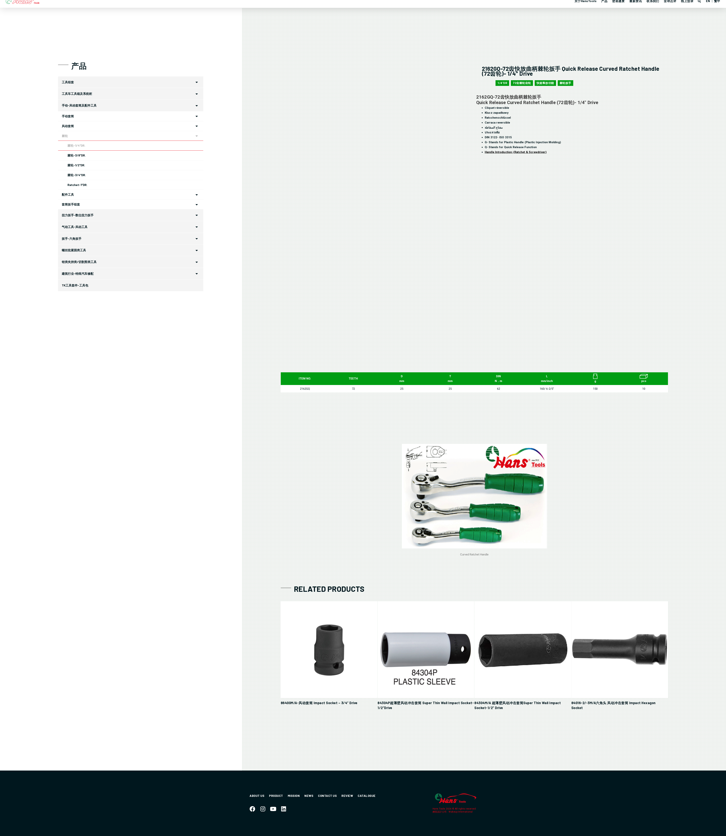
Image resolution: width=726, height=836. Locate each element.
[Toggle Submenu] (196, 82)
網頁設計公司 (440, 811)
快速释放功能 (545, 83)
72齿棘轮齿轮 (522, 83)
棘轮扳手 (565, 83)
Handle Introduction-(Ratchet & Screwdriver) (516, 152)
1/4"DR (502, 83)
